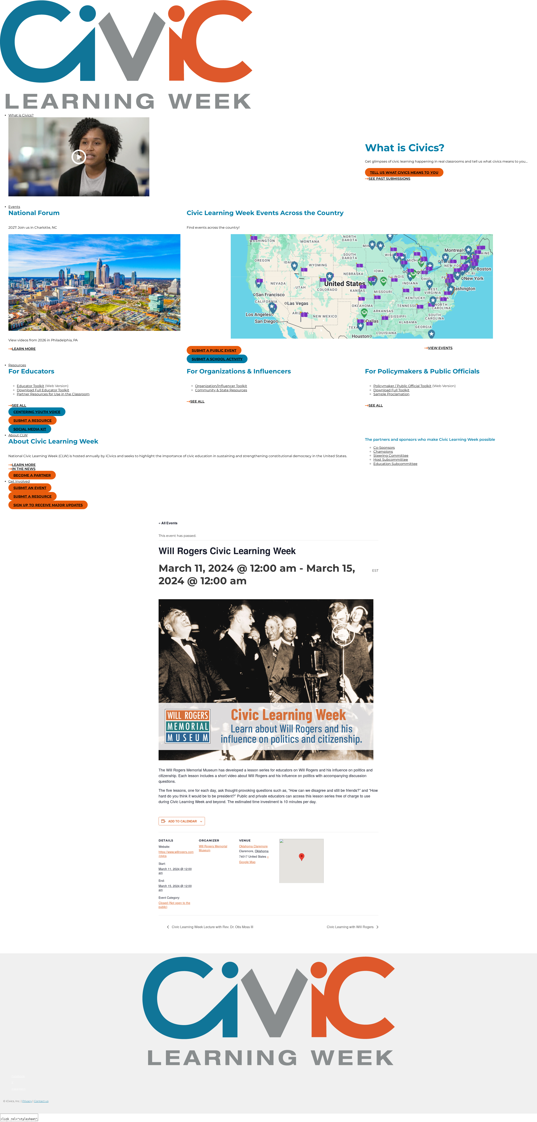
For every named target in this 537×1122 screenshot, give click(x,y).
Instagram (19, 1088)
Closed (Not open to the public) (174, 905)
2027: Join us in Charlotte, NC (32, 228)
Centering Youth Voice (36, 412)
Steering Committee (390, 456)
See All (19, 405)
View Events (440, 348)
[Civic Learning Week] (126, 108)
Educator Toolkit (30, 386)
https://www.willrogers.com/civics (176, 854)
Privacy (27, 1101)
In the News (23, 469)
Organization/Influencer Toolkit (221, 386)
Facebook (18, 1076)
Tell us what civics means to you (404, 173)
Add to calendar (182, 821)
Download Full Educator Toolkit (43, 390)
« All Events (168, 523)
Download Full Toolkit (391, 390)
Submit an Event (29, 488)
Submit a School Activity (217, 359)
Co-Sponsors (384, 448)
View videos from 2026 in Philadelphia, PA (43, 340)
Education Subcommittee (395, 464)
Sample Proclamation (391, 394)
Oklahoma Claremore (253, 846)
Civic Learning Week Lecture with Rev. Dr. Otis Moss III (212, 926)
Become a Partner (32, 475)
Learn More (24, 349)
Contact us (41, 1101)
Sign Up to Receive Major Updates (48, 505)
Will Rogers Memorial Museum (213, 848)
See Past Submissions (389, 178)
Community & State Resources (221, 390)
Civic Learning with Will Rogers (350, 926)
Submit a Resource (32, 421)
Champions (383, 452)
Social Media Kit (29, 429)
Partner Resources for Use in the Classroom (53, 394)
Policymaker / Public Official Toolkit (402, 386)
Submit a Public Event (214, 350)
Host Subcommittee (390, 460)
